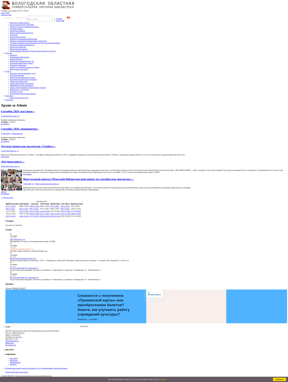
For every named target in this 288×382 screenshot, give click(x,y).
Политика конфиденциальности (22, 45)
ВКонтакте (9, 343)
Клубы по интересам (18, 47)
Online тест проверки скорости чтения (24, 67)
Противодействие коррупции (16, 372)
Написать (84, 326)
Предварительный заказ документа (23, 79)
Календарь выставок (18, 37)
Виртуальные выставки (19, 69)
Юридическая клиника (18, 49)
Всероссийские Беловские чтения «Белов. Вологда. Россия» (33, 51)
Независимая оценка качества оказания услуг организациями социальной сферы (36, 368)
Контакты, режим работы (19, 23)
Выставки (13, 116)
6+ (18, 151)
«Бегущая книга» (13, 161)
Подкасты (14, 35)
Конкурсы (9, 96)
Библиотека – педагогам (19, 90)
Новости (12, 151)
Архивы (8, 288)
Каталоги (13, 55)
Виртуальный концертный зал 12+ (23, 258)
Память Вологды (16, 59)
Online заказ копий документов (22, 84)
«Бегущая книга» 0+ (17, 239)
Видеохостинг (10, 345)
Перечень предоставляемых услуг (23, 73)
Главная (59, 19)
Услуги (8, 71)
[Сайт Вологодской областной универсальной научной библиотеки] (37, 9)
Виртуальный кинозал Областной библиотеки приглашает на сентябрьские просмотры (78, 179)
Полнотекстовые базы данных (21, 63)
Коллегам (9, 100)
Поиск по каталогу (21, 18)
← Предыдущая (7, 198)
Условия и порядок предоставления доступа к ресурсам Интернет (35, 43)
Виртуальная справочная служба (22, 77)
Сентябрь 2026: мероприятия (20, 128)
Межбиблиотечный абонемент (21, 86)
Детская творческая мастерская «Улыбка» (28, 146)
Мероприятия (17, 134)
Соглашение (162, 379)
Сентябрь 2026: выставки (18, 111)
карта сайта (5, 13)
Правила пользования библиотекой (23, 39)
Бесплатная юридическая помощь (23, 94)
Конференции (15, 362)
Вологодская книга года (19, 98)
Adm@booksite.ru (12, 341)
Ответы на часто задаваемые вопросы (24, 27)
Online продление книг (19, 81)
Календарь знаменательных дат (22, 61)
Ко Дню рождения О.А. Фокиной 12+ (24, 268)
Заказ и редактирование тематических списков (28, 88)
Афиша (3, 192)
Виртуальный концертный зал (21, 33)
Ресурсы (8, 53)
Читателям (60, 21)
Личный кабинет (16, 29)
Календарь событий (17, 31)
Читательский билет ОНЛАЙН (22, 25)
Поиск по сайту (8, 18)
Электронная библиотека (19, 57)
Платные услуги (16, 92)
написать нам (6, 15)
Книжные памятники (18, 65)
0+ (19, 116)
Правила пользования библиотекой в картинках (28, 41)
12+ (33, 184)
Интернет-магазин (17, 75)
